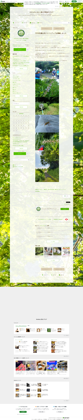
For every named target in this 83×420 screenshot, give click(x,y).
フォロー (20, 49)
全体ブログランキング (17, 44)
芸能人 (29, 325)
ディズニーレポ (35, 339)
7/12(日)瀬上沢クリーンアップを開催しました (21, 60)
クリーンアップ (40, 38)
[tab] (21, 325)
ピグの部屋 (24, 40)
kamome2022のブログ (17, 139)
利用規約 (45, 419)
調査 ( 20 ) (14, 82)
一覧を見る (21, 68)
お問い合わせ (40, 419)
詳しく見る (41, 411)
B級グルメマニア (54, 339)
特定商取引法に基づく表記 (61, 419)
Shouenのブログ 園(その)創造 (18, 145)
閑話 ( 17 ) (14, 87)
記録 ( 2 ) (14, 89)
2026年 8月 (21, 113)
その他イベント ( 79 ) (16, 84)
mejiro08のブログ (16, 143)
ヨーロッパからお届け (19, 339)
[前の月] (17, 113)
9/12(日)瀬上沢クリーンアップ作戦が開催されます (47, 28)
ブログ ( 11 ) (15, 75)
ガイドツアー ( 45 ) (16, 78)
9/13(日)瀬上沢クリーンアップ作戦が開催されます (21, 57)
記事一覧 (25, 22)
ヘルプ (68, 419)
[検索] (69, 23)
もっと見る (53, 241)
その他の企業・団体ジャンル (18, 46)
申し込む (59, 411)
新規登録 (74, 1)
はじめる (23, 411)
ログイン (79, 1)
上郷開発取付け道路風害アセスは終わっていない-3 (60, 28)
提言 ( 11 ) (14, 91)
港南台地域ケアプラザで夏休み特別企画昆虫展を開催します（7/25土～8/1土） (21, 63)
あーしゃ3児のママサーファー (18, 137)
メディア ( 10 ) (15, 85)
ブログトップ (16, 22)
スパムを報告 (35, 419)
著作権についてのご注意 (18, 166)
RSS (15, 165)
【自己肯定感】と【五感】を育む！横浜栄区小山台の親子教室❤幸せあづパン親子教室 (21, 141)
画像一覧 (33, 22)
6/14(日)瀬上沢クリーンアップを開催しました (21, 65)
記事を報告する (68, 204)
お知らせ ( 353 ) (16, 76)
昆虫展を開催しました (17, 59)
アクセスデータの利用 (52, 419)
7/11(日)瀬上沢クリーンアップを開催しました (50, 33)
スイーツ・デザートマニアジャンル (21, 325)
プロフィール (18, 40)
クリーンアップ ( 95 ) (16, 80)
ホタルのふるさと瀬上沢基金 (21, 38)
